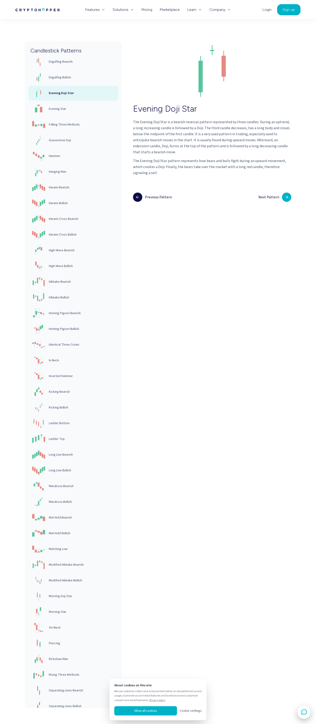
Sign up (289, 9)
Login (267, 10)
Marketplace (170, 10)
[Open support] (304, 712)
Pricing (146, 10)
